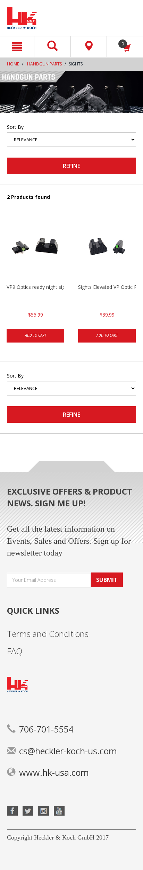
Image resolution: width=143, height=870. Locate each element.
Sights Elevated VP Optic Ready (107, 287)
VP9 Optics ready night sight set (35, 287)
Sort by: (16, 127)
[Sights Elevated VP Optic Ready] (107, 249)
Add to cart (35, 335)
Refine (71, 166)
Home (13, 64)
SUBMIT (107, 580)
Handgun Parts (44, 64)
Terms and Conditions (48, 633)
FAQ (15, 651)
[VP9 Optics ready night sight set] (35, 249)
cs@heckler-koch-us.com (68, 751)
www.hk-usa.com (54, 772)
